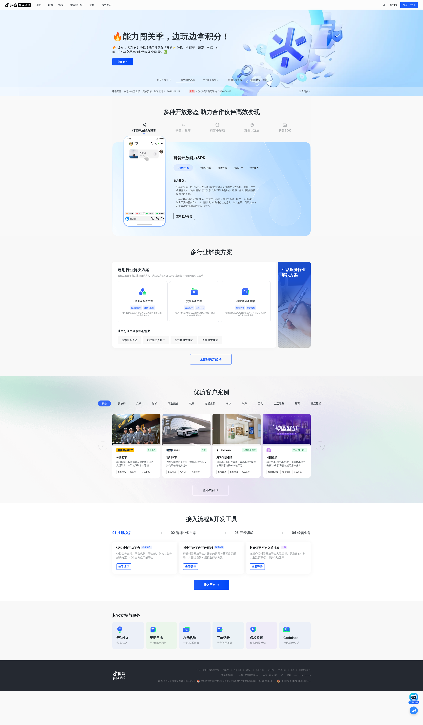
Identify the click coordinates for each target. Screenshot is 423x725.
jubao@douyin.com (302, 709)
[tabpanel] (211, 187)
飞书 (292, 704)
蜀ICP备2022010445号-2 (183, 715)
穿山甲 (226, 704)
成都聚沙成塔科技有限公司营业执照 (217, 715)
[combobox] (384, 5)
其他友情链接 (305, 704)
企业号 (271, 704)
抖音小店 (282, 704)
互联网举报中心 (252, 709)
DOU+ (248, 704)
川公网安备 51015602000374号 (296, 715)
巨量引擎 (260, 704)
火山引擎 (237, 704)
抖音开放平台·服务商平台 (208, 704)
